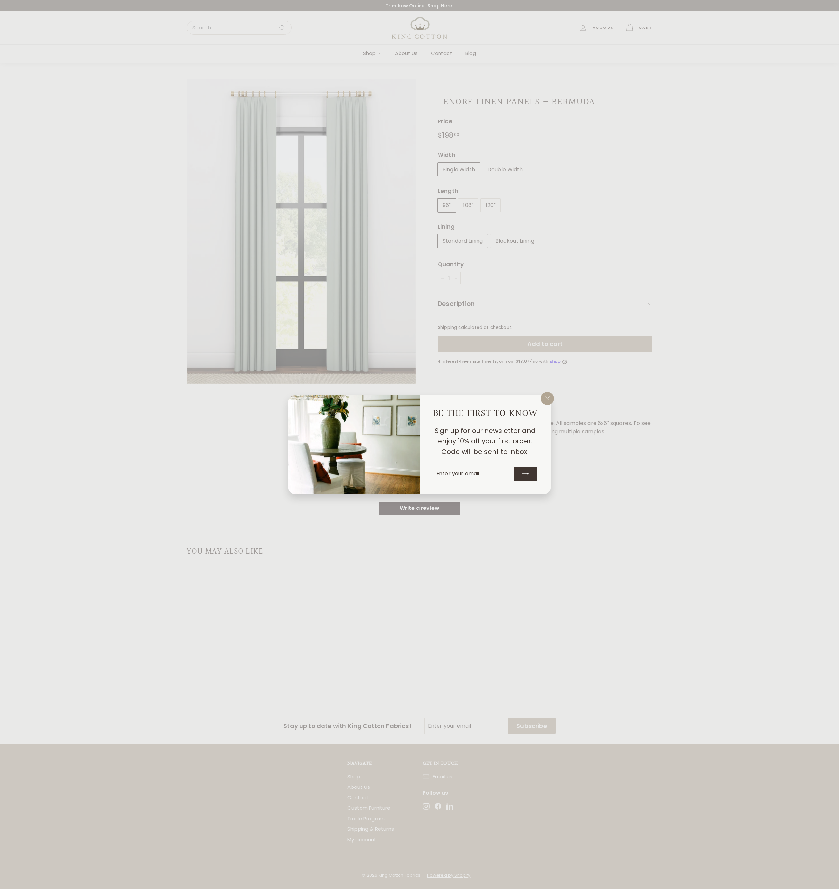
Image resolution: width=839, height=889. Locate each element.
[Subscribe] (525, 473)
